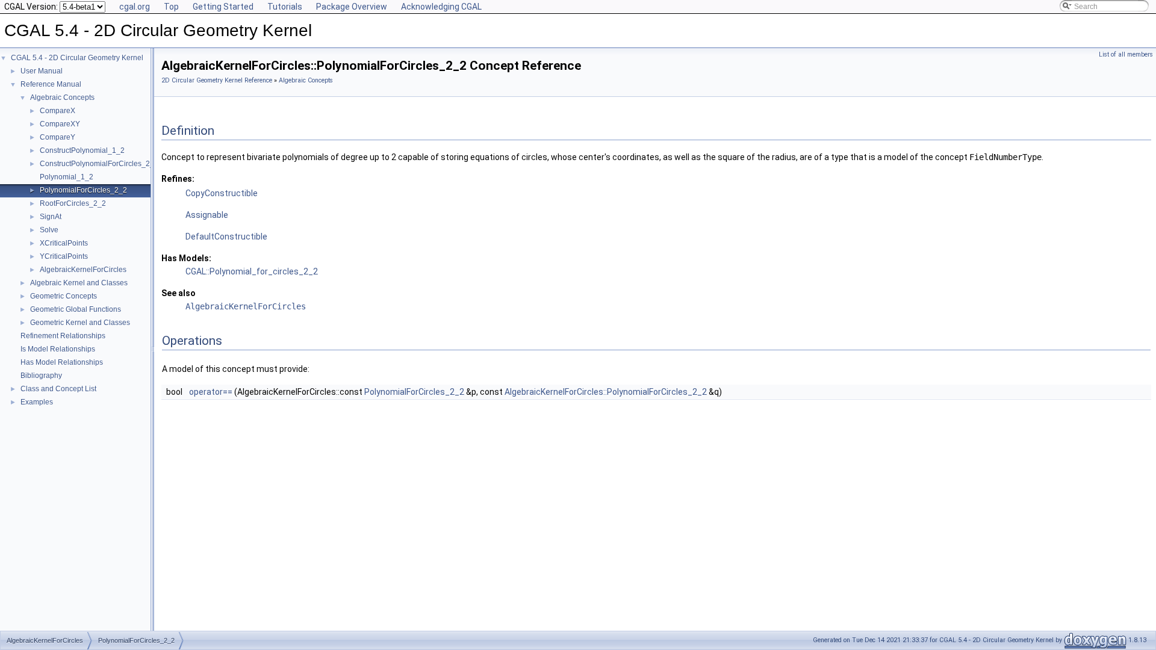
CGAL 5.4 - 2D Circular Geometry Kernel (77, 58)
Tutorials (284, 6)
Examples (36, 402)
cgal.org (134, 6)
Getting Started (223, 6)
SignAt (50, 216)
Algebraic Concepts (62, 97)
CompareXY (60, 124)
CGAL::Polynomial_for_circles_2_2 (251, 271)
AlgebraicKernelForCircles (83, 269)
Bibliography (41, 375)
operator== (210, 392)
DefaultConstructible (226, 236)
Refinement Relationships (62, 336)
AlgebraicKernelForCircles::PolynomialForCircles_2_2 (606, 392)
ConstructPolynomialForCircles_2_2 (99, 163)
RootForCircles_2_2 (73, 203)
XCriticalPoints (64, 243)
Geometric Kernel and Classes (80, 322)
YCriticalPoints (64, 256)
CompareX (57, 111)
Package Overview (351, 6)
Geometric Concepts (63, 296)
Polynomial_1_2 (66, 177)
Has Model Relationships (61, 362)
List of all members (1126, 54)
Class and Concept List (58, 389)
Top (171, 6)
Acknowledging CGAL (441, 6)
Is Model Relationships (57, 349)
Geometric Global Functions (75, 309)
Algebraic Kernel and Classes (79, 283)
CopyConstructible (221, 193)
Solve (49, 230)
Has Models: (186, 258)
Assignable (206, 215)
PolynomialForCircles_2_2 (83, 190)
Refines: (177, 179)
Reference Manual (50, 84)
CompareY (57, 137)
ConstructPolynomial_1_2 (82, 150)
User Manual (41, 71)
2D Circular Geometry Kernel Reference (216, 80)
